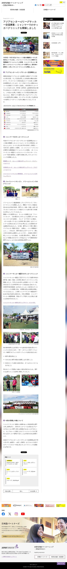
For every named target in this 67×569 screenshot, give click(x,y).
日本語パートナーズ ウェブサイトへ (12, 536)
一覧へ (21, 491)
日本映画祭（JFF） (56, 43)
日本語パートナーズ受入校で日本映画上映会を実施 (57, 34)
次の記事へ (33, 491)
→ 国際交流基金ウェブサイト (9, 556)
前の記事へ (8, 491)
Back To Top (61, 563)
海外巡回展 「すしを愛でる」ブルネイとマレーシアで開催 (57, 54)
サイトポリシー (33, 564)
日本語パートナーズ (42, 557)
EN (63, 2)
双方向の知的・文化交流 (57, 557)
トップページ (47, 5)
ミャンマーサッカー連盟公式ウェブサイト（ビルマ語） (19, 302)
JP (61, 2)
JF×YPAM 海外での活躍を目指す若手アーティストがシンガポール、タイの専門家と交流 (57, 25)
